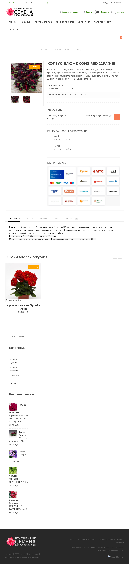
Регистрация (116, 3)
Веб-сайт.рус (34, 557)
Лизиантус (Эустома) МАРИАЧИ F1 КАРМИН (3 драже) (18, 504)
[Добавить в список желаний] (117, 117)
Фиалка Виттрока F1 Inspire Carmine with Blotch (18, 436)
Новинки (14, 383)
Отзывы (71, 218)
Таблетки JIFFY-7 (14, 377)
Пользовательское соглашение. (110, 547)
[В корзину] (23, 282)
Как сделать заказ (87, 539)
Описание (15, 218)
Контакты (120, 543)
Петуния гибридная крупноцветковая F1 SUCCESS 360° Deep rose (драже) (18, 413)
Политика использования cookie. (110, 550)
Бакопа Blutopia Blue (22, 454)
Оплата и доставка (105, 539)
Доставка (42, 218)
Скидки (56, 218)
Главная (73, 539)
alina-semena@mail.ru (45, 3)
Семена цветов (14, 361)
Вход (105, 3)
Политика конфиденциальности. (83, 547)
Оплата (29, 218)
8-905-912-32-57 (13, 3)
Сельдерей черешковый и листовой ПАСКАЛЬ (18, 479)
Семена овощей (14, 369)
